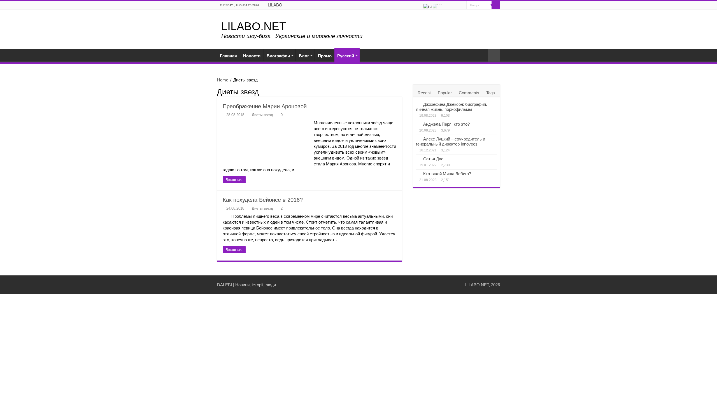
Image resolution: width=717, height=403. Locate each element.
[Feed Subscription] (400, 91)
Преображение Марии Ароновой (265, 106)
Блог (304, 55)
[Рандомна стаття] (494, 55)
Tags (490, 92)
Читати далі (234, 180)
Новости (251, 55)
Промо (325, 55)
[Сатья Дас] (418, 158)
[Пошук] (496, 5)
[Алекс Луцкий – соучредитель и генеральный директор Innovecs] (418, 139)
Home (222, 80)
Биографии (278, 55)
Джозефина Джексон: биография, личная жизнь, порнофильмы (451, 107)
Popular (445, 92)
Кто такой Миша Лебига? (447, 173)
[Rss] (446, 5)
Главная (228, 55)
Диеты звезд (262, 115)
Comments (469, 92)
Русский (345, 55)
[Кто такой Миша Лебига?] (418, 173)
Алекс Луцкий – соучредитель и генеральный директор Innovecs (450, 141)
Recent (424, 92)
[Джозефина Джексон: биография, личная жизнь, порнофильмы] (418, 104)
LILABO (275, 5)
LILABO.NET (253, 26)
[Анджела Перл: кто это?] (418, 124)
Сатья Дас (433, 158)
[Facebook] (452, 5)
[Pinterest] (457, 5)
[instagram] (462, 5)
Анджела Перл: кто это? (446, 124)
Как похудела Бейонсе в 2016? (263, 200)
